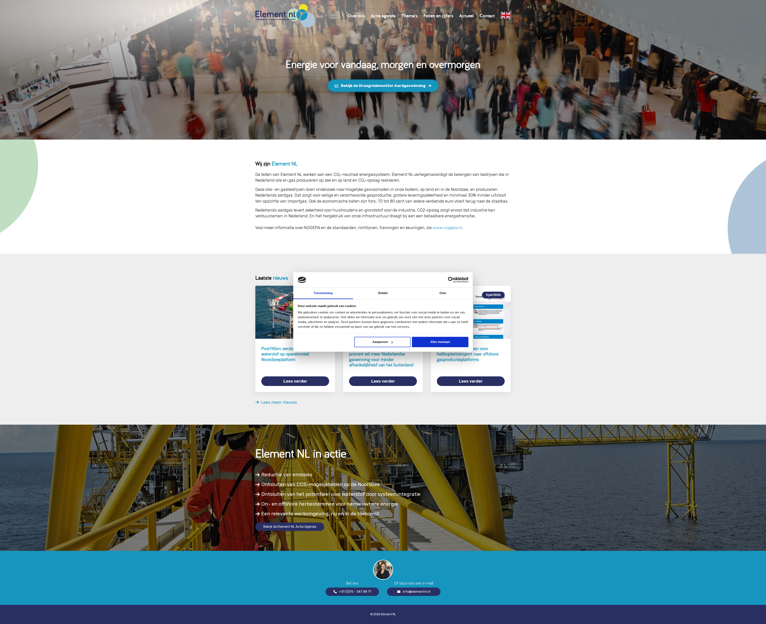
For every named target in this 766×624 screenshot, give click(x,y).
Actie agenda (383, 16)
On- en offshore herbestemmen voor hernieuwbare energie (329, 504)
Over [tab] (442, 293)
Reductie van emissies (286, 474)
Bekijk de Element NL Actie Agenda (289, 527)
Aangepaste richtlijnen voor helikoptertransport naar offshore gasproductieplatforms (467, 353)
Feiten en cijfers (438, 16)
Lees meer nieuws (278, 402)
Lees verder (295, 381)
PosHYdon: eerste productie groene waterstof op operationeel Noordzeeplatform (294, 353)
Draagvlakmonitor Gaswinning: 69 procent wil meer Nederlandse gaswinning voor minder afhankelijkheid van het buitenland (381, 356)
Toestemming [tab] (323, 293)
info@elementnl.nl (416, 591)
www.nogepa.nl (447, 227)
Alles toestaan (440, 342)
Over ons (356, 16)
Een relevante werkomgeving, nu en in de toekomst (320, 514)
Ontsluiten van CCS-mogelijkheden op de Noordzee (320, 484)
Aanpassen (380, 342)
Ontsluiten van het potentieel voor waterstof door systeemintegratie (341, 494)
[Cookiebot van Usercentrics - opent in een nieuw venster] (450, 280)
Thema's (409, 16)
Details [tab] (383, 293)
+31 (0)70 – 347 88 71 (355, 591)
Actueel (466, 16)
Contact (487, 16)
